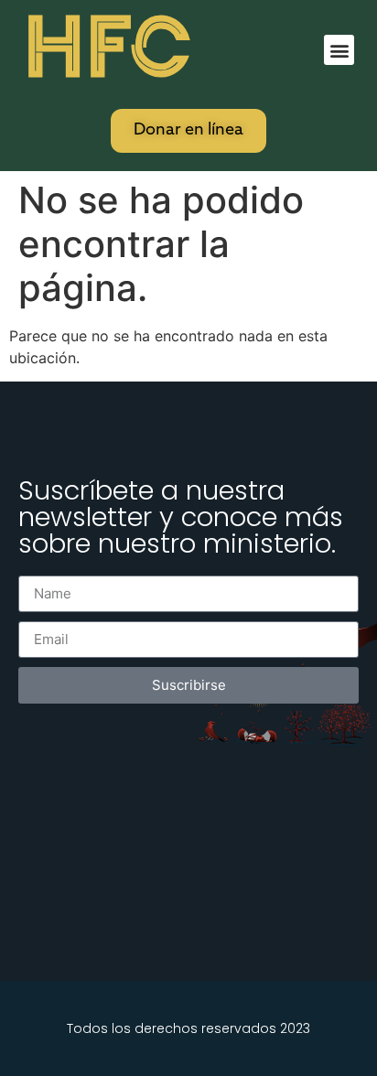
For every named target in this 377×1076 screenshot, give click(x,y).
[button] (339, 50)
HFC (107, 47)
